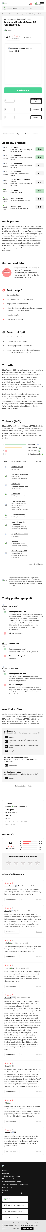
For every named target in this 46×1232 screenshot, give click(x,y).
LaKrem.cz (11, 1199)
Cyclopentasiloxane (20, 474)
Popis (18, 134)
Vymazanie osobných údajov (12, 1193)
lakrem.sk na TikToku (15, 1211)
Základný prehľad (8, 134)
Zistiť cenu (36, 110)
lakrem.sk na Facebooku (17, 1218)
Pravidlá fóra (7, 1187)
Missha (10, 30)
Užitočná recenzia (12, 900)
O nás (4, 1170)
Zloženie (26, 134)
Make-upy (20, 14)
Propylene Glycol (18, 501)
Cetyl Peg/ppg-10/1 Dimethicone (19, 552)
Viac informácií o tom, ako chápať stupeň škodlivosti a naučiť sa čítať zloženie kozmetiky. (25, 584)
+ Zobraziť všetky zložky (23, 786)
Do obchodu (23, 90)
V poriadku (27, 1228)
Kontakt (5, 1190)
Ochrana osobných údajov (12, 1182)
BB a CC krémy (30, 14)
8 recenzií (27, 37)
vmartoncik (9, 886)
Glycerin (15, 541)
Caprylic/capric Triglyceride (18, 523)
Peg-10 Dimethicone (20, 534)
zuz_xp (7, 911)
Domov (4, 14)
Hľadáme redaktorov (10, 1179)
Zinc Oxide (16, 494)
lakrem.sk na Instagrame (17, 1205)
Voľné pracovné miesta (11, 1176)
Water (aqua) (17, 467)
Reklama (5, 1173)
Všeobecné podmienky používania (15, 1184)
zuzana (7, 998)
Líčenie (11, 14)
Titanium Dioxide (18, 515)
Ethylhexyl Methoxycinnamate (20, 485)
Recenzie (35, 134)
